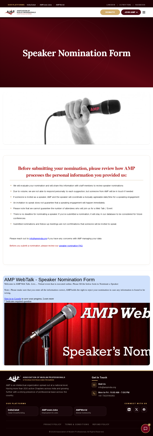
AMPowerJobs (46, 5)
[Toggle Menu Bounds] (144, 12)
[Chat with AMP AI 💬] (145, 428)
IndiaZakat (31, 5)
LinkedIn (111, 5)
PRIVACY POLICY (52, 424)
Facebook (140, 5)
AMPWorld (60, 5)
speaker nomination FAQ (71, 245)
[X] (137, 409)
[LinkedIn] (129, 409)
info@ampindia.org (38, 238)
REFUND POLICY (100, 424)
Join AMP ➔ (131, 12)
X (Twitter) (125, 5)
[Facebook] (144, 409)
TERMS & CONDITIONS (77, 424)
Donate (110, 12)
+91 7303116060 (106, 395)
